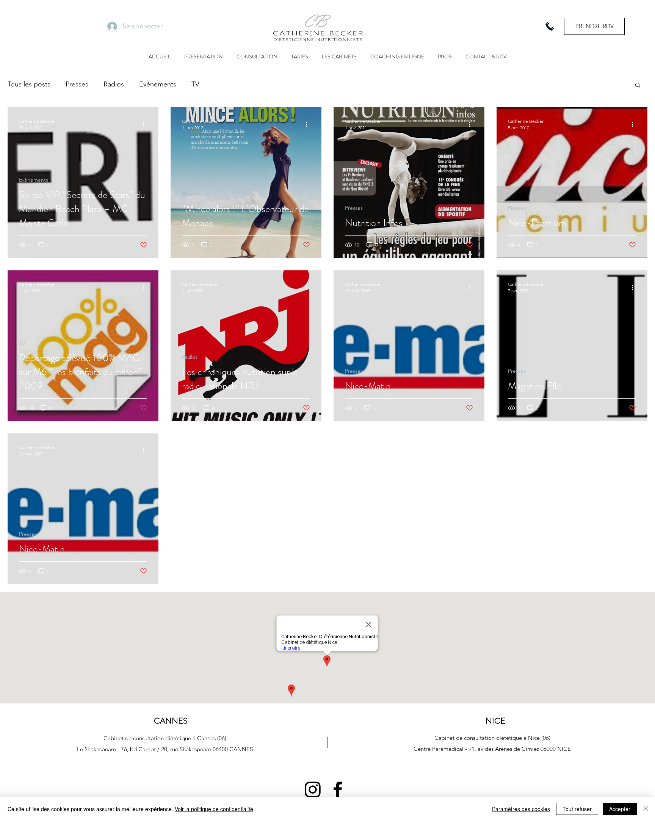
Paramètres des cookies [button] (521, 809)
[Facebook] (337, 789)
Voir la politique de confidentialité (214, 809)
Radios (113, 84)
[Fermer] (645, 809)
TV (195, 84)
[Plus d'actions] (145, 124)
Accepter (619, 809)
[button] (637, 85)
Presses (77, 84)
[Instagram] (312, 789)
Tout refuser (577, 809)
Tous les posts (29, 84)
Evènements (157, 84)
